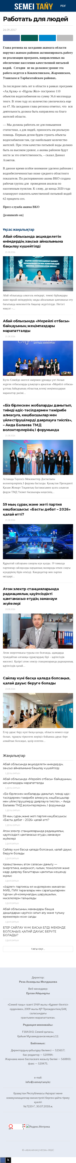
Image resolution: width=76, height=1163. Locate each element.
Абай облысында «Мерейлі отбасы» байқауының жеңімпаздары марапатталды (36, 326)
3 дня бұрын (12, 881)
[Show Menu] (4, 6)
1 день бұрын (12, 773)
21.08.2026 (10, 252)
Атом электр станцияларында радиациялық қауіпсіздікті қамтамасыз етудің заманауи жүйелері (33, 834)
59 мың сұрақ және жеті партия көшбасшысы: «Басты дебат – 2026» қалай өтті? (36, 509)
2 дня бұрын (12, 843)
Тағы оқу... (38, 949)
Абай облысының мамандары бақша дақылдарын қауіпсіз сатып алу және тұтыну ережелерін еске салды (34, 912)
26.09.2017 (10, 29)
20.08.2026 (10, 609)
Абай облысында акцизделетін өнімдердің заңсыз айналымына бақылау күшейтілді (33, 241)
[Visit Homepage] (33, 6)
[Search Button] (71, 6)
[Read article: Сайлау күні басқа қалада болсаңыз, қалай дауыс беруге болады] (38, 710)
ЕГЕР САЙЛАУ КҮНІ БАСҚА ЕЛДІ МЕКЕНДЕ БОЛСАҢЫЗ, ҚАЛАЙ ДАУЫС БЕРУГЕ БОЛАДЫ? (34, 931)
